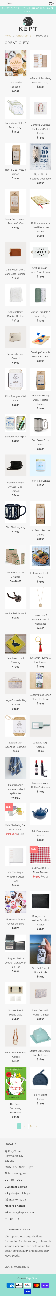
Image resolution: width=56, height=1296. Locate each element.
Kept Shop (32, 1278)
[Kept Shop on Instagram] (12, 1219)
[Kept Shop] (28, 24)
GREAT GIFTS (23, 35)
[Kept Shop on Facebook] (6, 1219)
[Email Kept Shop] (17, 1219)
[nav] (7, 3)
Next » (33, 1126)
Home (8, 35)
